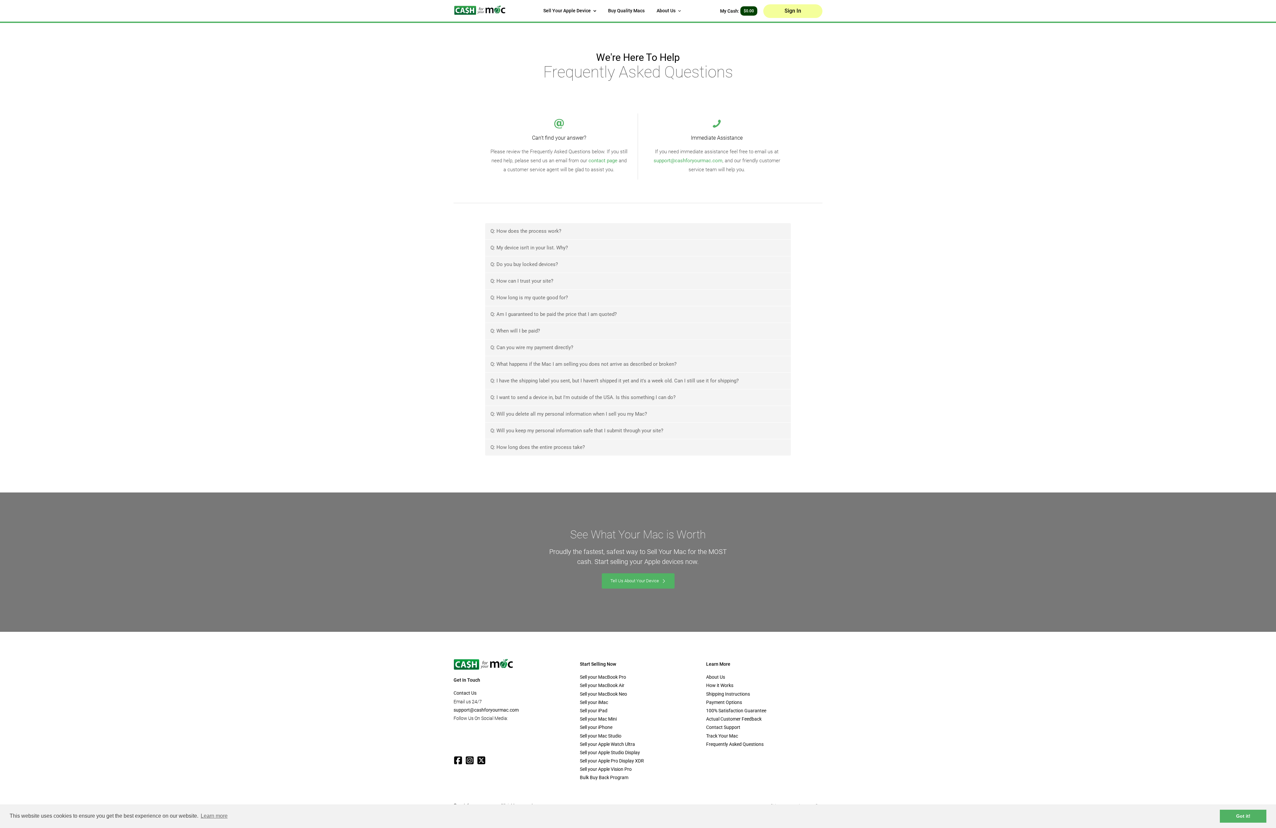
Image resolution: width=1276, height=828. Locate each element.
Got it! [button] (1243, 816)
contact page (602, 161)
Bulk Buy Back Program (604, 777)
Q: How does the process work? (525, 231)
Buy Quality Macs (626, 10)
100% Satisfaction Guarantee (736, 710)
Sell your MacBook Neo (603, 694)
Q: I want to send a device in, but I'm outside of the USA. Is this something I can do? (583, 397)
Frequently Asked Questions (735, 744)
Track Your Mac (722, 736)
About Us (667, 10)
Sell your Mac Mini (598, 719)
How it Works (719, 685)
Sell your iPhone (596, 727)
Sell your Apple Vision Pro (606, 769)
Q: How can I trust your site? (521, 281)
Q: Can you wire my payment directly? (531, 347)
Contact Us (465, 693)
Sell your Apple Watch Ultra (607, 744)
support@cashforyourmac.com (688, 161)
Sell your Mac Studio (600, 736)
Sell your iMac (594, 702)
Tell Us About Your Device (635, 580)
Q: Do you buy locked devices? (524, 264)
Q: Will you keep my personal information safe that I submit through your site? (576, 431)
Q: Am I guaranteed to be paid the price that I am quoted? (553, 314)
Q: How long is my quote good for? (529, 298)
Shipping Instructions (728, 694)
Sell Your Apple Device (567, 10)
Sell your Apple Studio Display (610, 752)
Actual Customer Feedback (734, 719)
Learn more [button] (214, 816)
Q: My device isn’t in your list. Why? (529, 248)
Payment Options (724, 702)
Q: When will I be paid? (515, 331)
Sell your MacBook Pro (603, 677)
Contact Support (723, 727)
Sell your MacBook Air (602, 685)
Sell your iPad (593, 710)
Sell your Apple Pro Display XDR (612, 760)
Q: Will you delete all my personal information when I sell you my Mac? (568, 414)
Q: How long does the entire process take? (537, 447)
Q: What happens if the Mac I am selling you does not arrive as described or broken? (583, 364)
